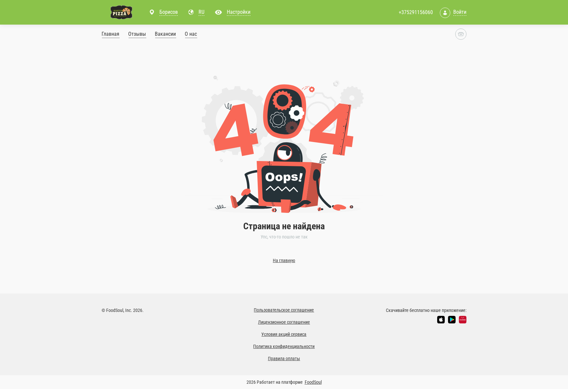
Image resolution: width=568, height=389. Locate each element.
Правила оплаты (284, 358)
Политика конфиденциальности (284, 346)
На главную (284, 260)
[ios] (441, 319)
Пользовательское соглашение (284, 310)
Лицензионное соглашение (284, 322)
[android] (452, 319)
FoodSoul (313, 382)
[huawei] (462, 319)
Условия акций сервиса (283, 334)
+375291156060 (416, 12)
